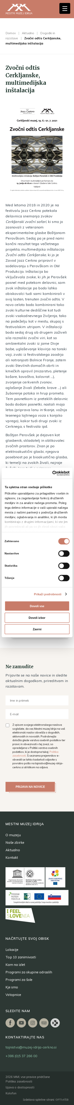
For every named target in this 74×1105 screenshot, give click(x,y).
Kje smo (12, 987)
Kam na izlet (15, 965)
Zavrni (37, 629)
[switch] (63, 553)
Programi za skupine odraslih (29, 972)
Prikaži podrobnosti (48, 594)
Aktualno (28, 33)
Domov (11, 33)
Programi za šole (19, 980)
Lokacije (12, 949)
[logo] (23, 9)
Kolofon (11, 1093)
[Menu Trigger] (64, 8)
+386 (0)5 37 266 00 (21, 1056)
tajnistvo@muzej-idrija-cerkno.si (31, 1047)
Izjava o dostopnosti (20, 1087)
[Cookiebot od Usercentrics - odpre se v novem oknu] (52, 473)
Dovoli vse (37, 606)
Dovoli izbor (37, 617)
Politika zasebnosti (19, 1081)
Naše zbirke (15, 842)
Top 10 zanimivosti (21, 957)
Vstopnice (13, 995)
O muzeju (13, 835)
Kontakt (12, 857)
